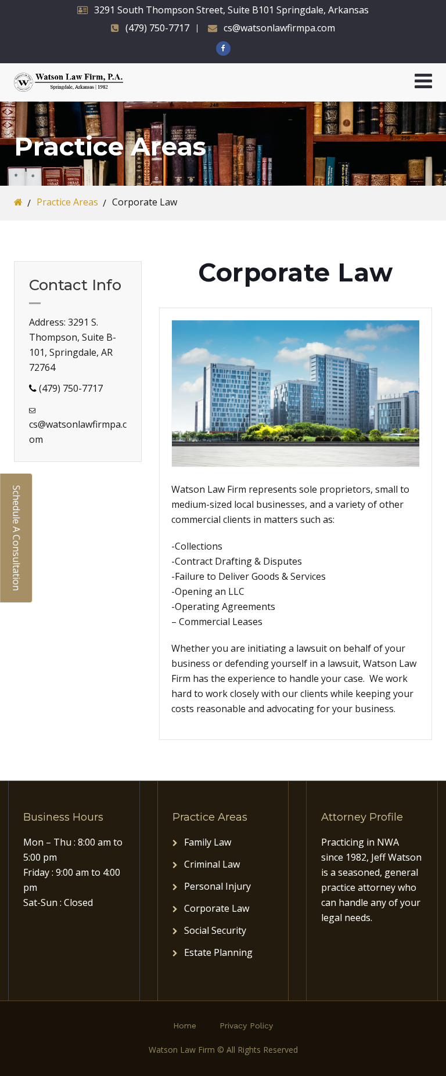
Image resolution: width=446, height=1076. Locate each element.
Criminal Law (212, 864)
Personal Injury (217, 886)
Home (184, 1025)
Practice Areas (67, 202)
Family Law (207, 842)
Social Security (215, 930)
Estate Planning (218, 952)
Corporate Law (216, 908)
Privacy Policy (246, 1025)
